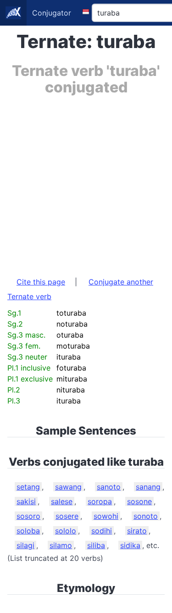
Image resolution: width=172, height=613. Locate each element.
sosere (66, 516)
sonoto (145, 516)
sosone (139, 501)
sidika (130, 545)
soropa (100, 501)
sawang (68, 486)
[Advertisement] (86, 181)
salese (61, 501)
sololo (65, 530)
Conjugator (51, 12)
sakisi (26, 501)
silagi (25, 545)
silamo (61, 545)
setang (28, 486)
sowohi (106, 516)
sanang (148, 486)
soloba (28, 530)
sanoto (109, 486)
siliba (96, 545)
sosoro (28, 516)
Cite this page (41, 281)
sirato (137, 530)
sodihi (101, 530)
